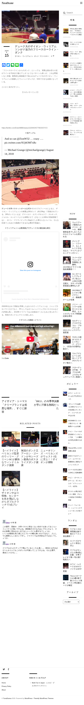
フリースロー (44, 56)
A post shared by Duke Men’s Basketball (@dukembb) (30, 299)
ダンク (36, 56)
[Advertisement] (30, 109)
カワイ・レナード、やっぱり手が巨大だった (75, 396)
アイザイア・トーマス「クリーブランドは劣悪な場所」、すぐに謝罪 (14, 406)
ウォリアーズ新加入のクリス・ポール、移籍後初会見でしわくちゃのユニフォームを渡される (72, 229)
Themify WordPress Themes (43, 698)
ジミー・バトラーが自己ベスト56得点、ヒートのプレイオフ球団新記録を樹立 (72, 310)
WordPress (28, 698)
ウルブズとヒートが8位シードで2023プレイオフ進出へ (72, 358)
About (4, 690)
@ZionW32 (23, 138)
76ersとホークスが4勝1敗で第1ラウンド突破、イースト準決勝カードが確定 (72, 580)
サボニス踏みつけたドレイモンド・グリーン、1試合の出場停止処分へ (72, 343)
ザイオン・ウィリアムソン (24, 56)
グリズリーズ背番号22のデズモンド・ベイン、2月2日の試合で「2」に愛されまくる (72, 67)
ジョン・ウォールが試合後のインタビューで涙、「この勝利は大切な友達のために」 (75, 437)
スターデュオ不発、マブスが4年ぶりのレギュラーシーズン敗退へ (72, 372)
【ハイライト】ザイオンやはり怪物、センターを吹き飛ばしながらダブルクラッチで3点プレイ (10, 499)
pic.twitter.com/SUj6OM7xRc (20, 142)
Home (4, 683)
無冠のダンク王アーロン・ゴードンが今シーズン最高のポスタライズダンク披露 (29, 458)
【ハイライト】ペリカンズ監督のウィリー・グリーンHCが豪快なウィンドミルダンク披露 (11, 458)
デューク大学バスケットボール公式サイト (18, 208)
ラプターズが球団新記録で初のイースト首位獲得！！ (72, 532)
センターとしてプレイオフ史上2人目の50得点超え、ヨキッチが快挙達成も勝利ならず (72, 280)
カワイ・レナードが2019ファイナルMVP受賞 (72, 567)
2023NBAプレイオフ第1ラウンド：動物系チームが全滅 (72, 295)
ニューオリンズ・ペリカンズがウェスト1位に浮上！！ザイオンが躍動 (49, 456)
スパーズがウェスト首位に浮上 (75, 543)
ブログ (7, 434)
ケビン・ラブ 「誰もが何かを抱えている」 (76, 53)
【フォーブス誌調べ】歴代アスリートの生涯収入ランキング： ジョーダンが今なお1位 (75, 409)
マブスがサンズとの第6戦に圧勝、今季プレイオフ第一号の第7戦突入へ (72, 555)
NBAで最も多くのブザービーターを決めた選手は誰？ (76, 80)
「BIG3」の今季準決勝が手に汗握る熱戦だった (46, 405)
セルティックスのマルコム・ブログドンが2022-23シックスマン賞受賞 (72, 327)
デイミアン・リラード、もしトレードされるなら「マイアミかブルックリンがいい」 (72, 247)
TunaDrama (7, 698)
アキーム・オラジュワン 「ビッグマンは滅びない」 (76, 132)
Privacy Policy (6, 686)
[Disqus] (30, 546)
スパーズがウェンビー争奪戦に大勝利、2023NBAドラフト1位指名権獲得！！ (72, 263)
